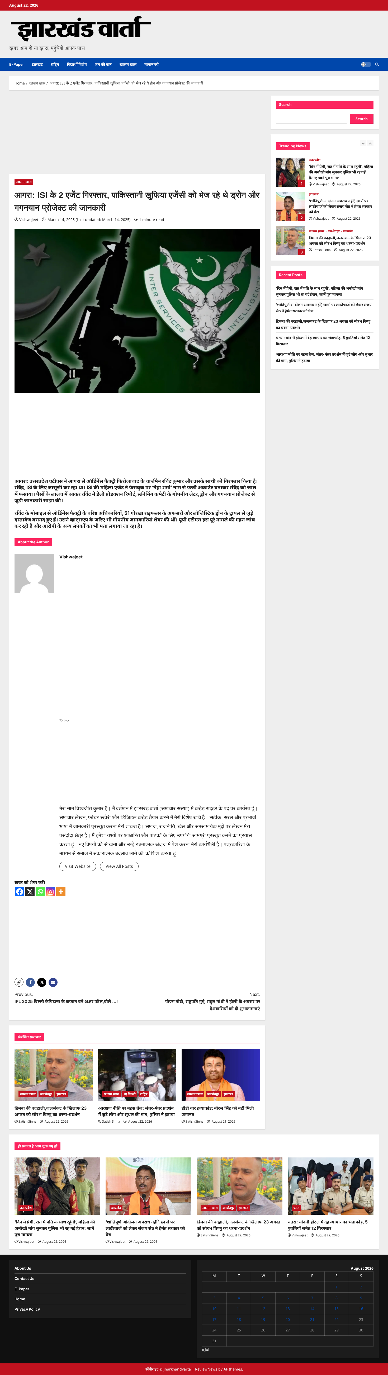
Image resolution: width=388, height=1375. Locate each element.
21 (312, 1319)
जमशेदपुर (46, 1094)
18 (239, 1319)
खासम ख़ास (128, 64)
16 (361, 1308)
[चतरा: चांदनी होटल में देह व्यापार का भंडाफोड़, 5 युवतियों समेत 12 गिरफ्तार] (330, 1186)
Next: (212, 1001)
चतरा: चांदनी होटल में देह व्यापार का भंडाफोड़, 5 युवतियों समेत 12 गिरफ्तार (290, 240)
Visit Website (78, 866)
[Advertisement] (137, 135)
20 (288, 1319)
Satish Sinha (27, 1121)
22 (336, 1319)
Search (285, 104)
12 (263, 1308)
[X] (30, 891)
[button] (377, 64)
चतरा (312, 231)
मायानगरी (151, 64)
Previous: (66, 998)
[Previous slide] (363, 143)
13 (288, 1308)
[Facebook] (19, 891)
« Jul (205, 1349)
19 (263, 1319)
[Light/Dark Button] (366, 64)
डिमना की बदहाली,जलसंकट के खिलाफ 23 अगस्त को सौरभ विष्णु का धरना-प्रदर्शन (290, 206)
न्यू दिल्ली (130, 1094)
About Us (23, 1268)
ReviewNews (206, 1369)
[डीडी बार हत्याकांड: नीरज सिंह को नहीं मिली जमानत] (221, 1075)
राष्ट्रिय (55, 64)
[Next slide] (370, 143)
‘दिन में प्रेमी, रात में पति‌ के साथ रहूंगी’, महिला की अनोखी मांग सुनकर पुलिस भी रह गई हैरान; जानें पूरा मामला (55, 1228)
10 (214, 1308)
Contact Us (24, 1278)
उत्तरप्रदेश (26, 1208)
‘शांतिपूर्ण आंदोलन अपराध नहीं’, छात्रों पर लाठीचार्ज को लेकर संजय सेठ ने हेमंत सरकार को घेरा (290, 172)
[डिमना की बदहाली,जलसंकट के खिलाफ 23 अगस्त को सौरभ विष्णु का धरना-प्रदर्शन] (54, 1075)
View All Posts (119, 866)
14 (312, 1308)
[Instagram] (50, 891)
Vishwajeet (28, 219)
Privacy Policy (27, 1309)
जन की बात (103, 64)
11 (239, 1308)
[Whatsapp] (40, 891)
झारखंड (37, 64)
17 (214, 1319)
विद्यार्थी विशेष (77, 64)
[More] (60, 891)
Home (20, 1299)
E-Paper (16, 64)
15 (336, 1308)
